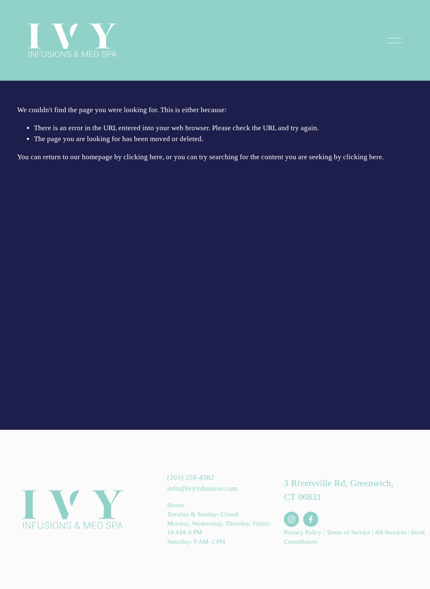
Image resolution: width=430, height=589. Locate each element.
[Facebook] (310, 519)
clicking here (143, 157)
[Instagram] (291, 519)
